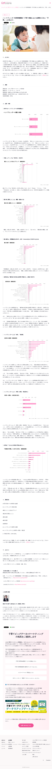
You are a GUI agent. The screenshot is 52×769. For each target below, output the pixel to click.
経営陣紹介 (10, 748)
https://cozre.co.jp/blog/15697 (20, 577)
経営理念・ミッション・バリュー (15, 744)
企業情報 (10, 746)
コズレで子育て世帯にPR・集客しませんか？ (41, 744)
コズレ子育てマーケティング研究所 (39, 740)
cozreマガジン (25, 742)
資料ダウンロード (36, 750)
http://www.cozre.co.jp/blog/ (27, 581)
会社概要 (10, 740)
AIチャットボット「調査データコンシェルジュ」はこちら (26, 678)
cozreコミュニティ (26, 744)
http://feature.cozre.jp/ (20, 584)
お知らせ (3, 740)
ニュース (3, 748)
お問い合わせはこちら (26, 725)
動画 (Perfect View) (26, 750)
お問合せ (44, 75)
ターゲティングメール (26, 748)
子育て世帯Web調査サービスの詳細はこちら (26, 661)
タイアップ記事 (25, 746)
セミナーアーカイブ (36, 752)
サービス (24, 740)
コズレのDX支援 (35, 746)
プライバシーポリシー (36, 748)
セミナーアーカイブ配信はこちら (26, 672)
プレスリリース (5, 744)
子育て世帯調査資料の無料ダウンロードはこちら (26, 666)
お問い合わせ (35, 756)
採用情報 (34, 742)
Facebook (48, 760)
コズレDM (24, 754)
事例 (33, 754)
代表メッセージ (11, 742)
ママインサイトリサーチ (27, 752)
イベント (3, 746)
